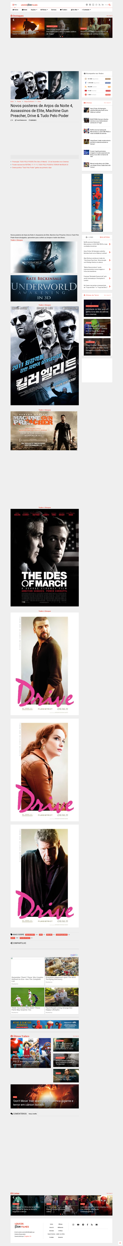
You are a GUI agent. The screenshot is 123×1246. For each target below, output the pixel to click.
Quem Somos (51, 1234)
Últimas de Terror (92, 295)
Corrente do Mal (90, 342)
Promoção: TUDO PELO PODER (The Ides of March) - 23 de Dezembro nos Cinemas (40, 162)
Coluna (48, 1204)
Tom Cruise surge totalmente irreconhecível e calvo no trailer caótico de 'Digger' (27, 31)
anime (15, 1052)
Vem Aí (51, 1227)
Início (12, 101)
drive (39, 101)
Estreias (51, 1230)
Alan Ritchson (59, 1040)
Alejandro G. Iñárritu (18, 26)
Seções (33, 10)
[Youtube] (93, 4)
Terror (15, 1097)
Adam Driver (84, 28)
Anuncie (60, 1237)
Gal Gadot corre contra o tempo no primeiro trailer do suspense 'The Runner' (66, 1077)
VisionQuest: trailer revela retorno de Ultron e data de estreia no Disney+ (100, 142)
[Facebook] (90, 4)
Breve (25, 10)
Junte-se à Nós (60, 1234)
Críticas (60, 1230)
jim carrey (88, 322)
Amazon (58, 1073)
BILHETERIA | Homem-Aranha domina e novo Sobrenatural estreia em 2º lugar (99, 120)
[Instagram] (96, 4)
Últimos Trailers (21, 1036)
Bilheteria (60, 1227)
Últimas (89, 103)
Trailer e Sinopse (17, 240)
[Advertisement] (61, 54)
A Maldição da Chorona (92, 306)
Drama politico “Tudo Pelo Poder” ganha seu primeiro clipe (32, 167)
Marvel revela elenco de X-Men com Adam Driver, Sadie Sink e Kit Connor (100, 165)
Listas (16, 1193)
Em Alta (74, 10)
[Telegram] (87, 4)
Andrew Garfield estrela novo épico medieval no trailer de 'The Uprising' (65, 1062)
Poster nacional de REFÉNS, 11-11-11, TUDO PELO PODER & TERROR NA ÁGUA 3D (40, 165)
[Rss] (99, 4)
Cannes (15, 1204)
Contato (51, 1237)
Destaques (18, 16)
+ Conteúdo (85, 10)
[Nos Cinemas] (45, 1028)
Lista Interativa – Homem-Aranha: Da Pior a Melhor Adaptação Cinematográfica (60, 1209)
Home (16, 10)
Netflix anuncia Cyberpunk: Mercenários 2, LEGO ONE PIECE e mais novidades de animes (28, 1060)
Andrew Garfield (60, 1057)
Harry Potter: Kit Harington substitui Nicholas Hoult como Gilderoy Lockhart (99, 110)
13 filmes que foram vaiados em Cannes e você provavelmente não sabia (25, 1209)
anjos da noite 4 (29, 101)
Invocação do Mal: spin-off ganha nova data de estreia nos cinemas (97, 311)
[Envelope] (97, 1225)
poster (19, 101)
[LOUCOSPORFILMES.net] (29, 5)
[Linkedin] (103, 4)
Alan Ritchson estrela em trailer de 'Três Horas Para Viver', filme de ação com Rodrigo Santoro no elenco (64, 1046)
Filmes (44, 10)
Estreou (53, 10)
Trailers (64, 10)
